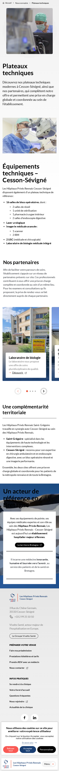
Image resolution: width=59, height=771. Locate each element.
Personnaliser (46, 749)
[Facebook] (24, 717)
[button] (17, 391)
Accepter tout (27, 749)
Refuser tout (10, 749)
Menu (47, 764)
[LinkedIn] (34, 717)
